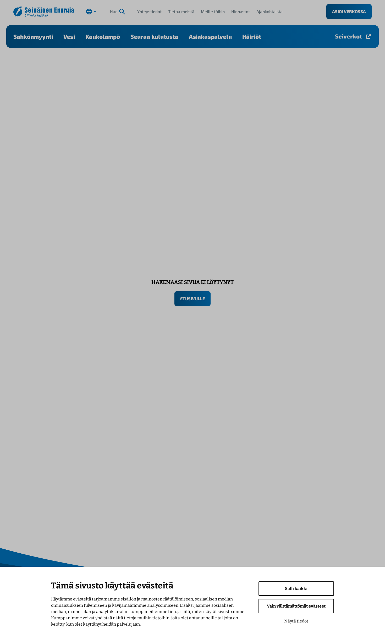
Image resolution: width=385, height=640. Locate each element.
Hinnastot (240, 11)
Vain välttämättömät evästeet (296, 606)
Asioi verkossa (349, 11)
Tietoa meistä (181, 11)
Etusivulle (192, 298)
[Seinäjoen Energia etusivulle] (43, 12)
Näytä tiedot (296, 621)
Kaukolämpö (102, 36)
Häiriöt (251, 36)
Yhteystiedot (149, 11)
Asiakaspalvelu (210, 36)
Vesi (69, 36)
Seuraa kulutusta (154, 36)
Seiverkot (348, 36)
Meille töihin (213, 11)
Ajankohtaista (269, 11)
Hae (114, 11)
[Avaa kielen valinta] (91, 11)
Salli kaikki (296, 588)
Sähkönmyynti (33, 36)
